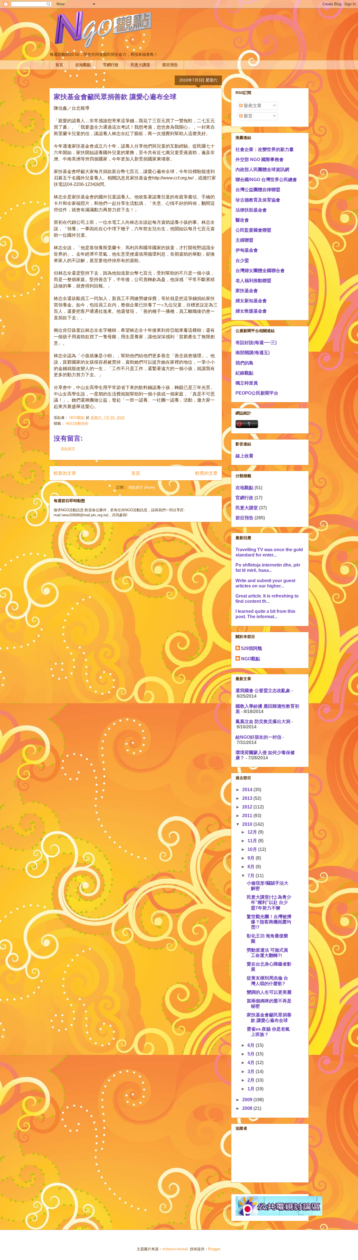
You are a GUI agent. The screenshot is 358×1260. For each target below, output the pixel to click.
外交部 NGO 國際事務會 (259, 159)
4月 (252, 1062)
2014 (247, 789)
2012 (247, 807)
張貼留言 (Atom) (141, 487)
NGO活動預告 (77, 423)
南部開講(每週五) (252, 352)
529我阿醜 (251, 648)
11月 (253, 840)
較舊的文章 (206, 473)
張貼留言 (68, 449)
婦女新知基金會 (251, 300)
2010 (247, 824)
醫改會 (242, 220)
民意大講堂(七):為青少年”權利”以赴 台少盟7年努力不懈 (269, 902)
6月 (252, 1045)
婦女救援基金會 (251, 311)
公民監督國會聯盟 (253, 230)
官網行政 (111, 65)
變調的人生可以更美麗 (269, 992)
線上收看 (244, 455)
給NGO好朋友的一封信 (258, 737)
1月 (252, 1088)
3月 (252, 1071)
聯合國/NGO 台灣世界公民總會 (266, 179)
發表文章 (252, 105)
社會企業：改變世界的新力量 (264, 149)
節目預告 (170, 65)
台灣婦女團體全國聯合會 (260, 270)
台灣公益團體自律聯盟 (257, 189)
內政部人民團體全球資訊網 (262, 169)
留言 (247, 116)
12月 (253, 832)
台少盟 (242, 260)
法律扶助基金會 (251, 210)
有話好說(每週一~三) (256, 342)
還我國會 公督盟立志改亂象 (262, 690)
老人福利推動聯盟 (253, 280)
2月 (252, 1080)
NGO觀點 (250, 658)
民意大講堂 (140, 65)
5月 (252, 1054)
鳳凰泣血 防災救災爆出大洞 (262, 721)
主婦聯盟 (244, 240)
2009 (247, 1099)
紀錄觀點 (244, 373)
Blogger (214, 1249)
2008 (247, 1108)
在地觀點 (83, 65)
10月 (253, 849)
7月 (252, 875)
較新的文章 (65, 473)
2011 (247, 815)
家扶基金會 (246, 290)
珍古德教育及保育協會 (257, 200)
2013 (247, 798)
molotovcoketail (175, 1249)
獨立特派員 (246, 383)
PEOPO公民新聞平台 (256, 393)
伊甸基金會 (246, 250)
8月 (252, 866)
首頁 (59, 65)
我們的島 (244, 363)
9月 (252, 858)
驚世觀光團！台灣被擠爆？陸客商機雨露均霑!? (269, 922)
